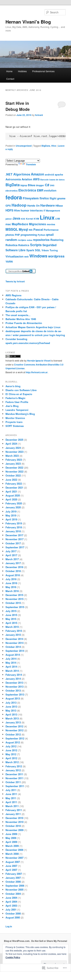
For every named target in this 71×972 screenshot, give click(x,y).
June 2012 (11, 750)
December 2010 (14, 818)
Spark (30, 250)
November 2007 (14, 857)
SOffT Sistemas (14, 426)
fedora (13, 197)
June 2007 (11, 866)
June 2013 (11, 706)
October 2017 (13, 543)
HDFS (9, 210)
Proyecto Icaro (14, 422)
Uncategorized (23, 145)
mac (8, 224)
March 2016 (12, 591)
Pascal (38, 229)
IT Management (52, 210)
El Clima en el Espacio (18, 394)
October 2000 (13, 913)
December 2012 (14, 726)
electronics (11, 190)
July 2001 (10, 909)
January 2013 (13, 722)
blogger (40, 185)
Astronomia (13, 179)
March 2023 (12, 455)
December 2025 (14, 439)
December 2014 (14, 639)
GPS (8, 205)
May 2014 (10, 662)
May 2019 (10, 515)
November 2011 (14, 778)
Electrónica (27, 190)
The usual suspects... (17, 315)
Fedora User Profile (16, 402)
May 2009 (10, 838)
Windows (38, 256)
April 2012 (11, 758)
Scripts (36, 244)
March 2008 (12, 854)
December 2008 (14, 850)
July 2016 (10, 579)
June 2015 (11, 615)
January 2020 (13, 507)
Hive (53, 145)
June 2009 (11, 834)
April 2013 (11, 714)
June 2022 (11, 479)
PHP (17, 235)
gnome (61, 198)
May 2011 (10, 798)
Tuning (54, 250)
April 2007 (11, 870)
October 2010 (13, 826)
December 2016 (14, 567)
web (26, 256)
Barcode (44, 179)
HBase (59, 205)
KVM (36, 218)
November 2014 (14, 643)
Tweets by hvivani (15, 281)
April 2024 (11, 443)
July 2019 (10, 511)
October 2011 (13, 782)
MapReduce (20, 224)
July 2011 (10, 790)
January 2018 (13, 531)
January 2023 (13, 463)
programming (29, 235)
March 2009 (12, 846)
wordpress (56, 256)
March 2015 (12, 627)
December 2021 (14, 487)
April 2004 (11, 901)
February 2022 (13, 483)
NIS (31, 229)
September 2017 (14, 547)
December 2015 (14, 595)
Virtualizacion (14, 256)
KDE (23, 218)
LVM (57, 218)
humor (25, 210)
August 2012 (12, 742)
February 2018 (13, 527)
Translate (31, 164)
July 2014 (10, 658)
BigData (45, 145)
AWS (36, 179)
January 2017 (13, 563)
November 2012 (14, 730)
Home (9, 71)
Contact (10, 78)
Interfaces (36, 210)
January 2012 (13, 770)
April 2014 (11, 666)
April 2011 (11, 802)
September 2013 (14, 694)
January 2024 (13, 448)
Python (41, 235)
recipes (22, 240)
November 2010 (14, 822)
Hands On (33, 205)
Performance (51, 229)
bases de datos (57, 179)
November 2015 (14, 599)
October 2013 (13, 690)
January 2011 (13, 814)
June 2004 (11, 897)
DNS (52, 185)
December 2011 (14, 774)
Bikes (31, 185)
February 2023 (13, 459)
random (11, 239)
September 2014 (14, 651)
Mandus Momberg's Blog (20, 414)
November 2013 (14, 686)
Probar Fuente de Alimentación (23, 323)
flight (53, 198)
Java (16, 218)
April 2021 (11, 491)
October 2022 (13, 475)
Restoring (56, 240)
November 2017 (14, 539)
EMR (40, 190)
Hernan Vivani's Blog (28, 21)
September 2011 (14, 786)
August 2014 (12, 654)
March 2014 (12, 671)
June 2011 (11, 794)
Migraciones (37, 224)
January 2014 (13, 678)
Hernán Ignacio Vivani (39, 360)
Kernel (29, 218)
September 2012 (14, 738)
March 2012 (12, 762)
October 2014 (13, 647)
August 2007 (12, 862)
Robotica (11, 245)
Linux (47, 217)
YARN (9, 261)
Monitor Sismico (15, 418)
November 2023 (14, 451)
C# (47, 184)
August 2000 (12, 917)
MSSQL (11, 229)
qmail (50, 235)
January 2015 (13, 635)
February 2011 (13, 810)
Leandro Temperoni (16, 410)
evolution (50, 190)
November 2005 (14, 889)
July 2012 (10, 746)
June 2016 (11, 583)
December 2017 (14, 535)
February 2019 (13, 523)
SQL (38, 250)
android (49, 174)
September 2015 (14, 607)
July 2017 (10, 551)
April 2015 (11, 623)
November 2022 (14, 471)
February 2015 (13, 631)
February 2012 (13, 766)
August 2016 (12, 575)
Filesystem (31, 198)
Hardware (47, 205)
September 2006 (14, 885)
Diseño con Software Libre (21, 390)
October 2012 (13, 734)
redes (29, 240)
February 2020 (13, 503)
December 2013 (14, 682)
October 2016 (13, 571)
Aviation (27, 179)
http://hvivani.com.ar (37, 372)
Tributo (45, 250)
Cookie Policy (12, 957)
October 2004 (13, 893)
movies (51, 224)
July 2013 (10, 702)
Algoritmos (21, 174)
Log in (8, 926)
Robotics (23, 245)
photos (9, 235)
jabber (8, 218)
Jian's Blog (12, 406)
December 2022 (14, 467)
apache (59, 174)
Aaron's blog (12, 386)
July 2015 (10, 611)
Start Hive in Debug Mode (17, 106)
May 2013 (10, 710)
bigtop (23, 185)
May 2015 (10, 619)
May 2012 (10, 754)
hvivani (39, 115)
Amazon (37, 174)
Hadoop (19, 205)
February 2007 (13, 873)
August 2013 (12, 698)
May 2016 (10, 587)
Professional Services (43, 71)
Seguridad (49, 245)
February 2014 (13, 674)
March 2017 (12, 559)
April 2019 (11, 519)
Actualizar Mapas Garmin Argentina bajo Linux (32, 327)
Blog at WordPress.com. (17, 941)
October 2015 (13, 603)
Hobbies (22, 71)
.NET (8, 174)
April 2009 (11, 842)
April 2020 (11, 499)
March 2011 (12, 806)
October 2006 (13, 881)
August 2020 (12, 495)
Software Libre (15, 250)
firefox (44, 198)
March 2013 (12, 718)
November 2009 (14, 830)
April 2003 (11, 905)
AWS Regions (13, 295)
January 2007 (13, 877)
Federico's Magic (15, 398)
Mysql (23, 229)
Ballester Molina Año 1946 (20, 319)
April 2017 (11, 555)
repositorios (41, 240)
